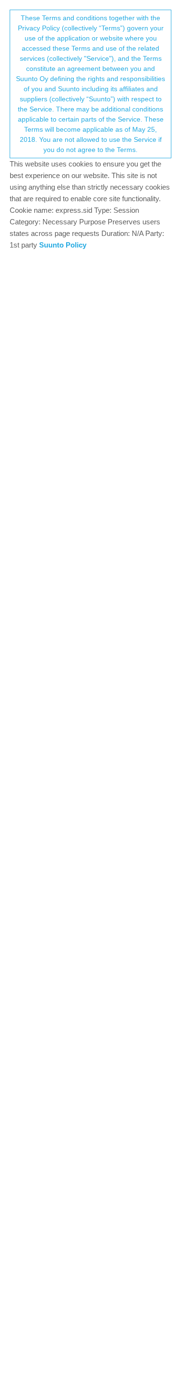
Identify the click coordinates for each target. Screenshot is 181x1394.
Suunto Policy (62, 245)
